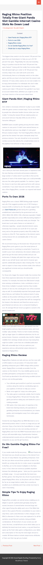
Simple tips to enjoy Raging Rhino (19, 48)
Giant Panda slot (10, 210)
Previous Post (6, 546)
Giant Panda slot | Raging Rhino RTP (20, 37)
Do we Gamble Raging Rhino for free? (20, 46)
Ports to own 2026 (14, 40)
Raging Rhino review (14, 43)
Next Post (38, 546)
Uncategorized (8, 28)
